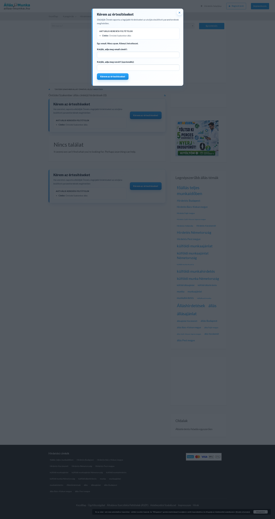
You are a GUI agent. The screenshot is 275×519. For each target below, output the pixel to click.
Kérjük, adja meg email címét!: (112, 49)
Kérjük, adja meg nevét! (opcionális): (115, 62)
